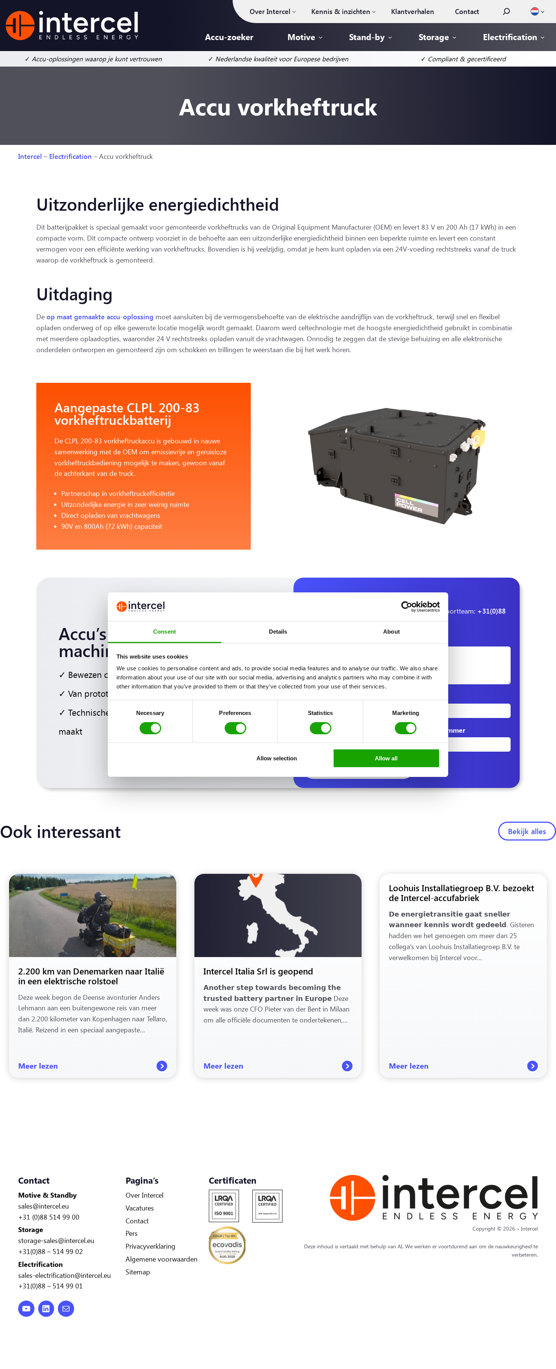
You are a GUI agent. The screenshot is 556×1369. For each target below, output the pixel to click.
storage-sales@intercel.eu (56, 1240)
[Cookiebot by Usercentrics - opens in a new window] (407, 606)
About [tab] (391, 631)
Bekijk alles (527, 831)
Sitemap (138, 1271)
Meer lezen (92, 1066)
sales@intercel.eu (43, 1206)
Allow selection (276, 758)
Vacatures (140, 1207)
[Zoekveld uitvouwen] (506, 11)
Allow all (386, 758)
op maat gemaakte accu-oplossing (100, 316)
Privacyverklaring (150, 1246)
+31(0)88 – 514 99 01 (50, 1285)
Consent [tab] (164, 631)
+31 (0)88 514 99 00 (48, 1216)
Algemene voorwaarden (161, 1258)
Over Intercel (144, 1195)
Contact (137, 1220)
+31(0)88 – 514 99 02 (50, 1251)
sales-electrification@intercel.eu (64, 1275)
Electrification (70, 156)
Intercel (30, 156)
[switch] (235, 728)
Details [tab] (278, 631)
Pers (132, 1233)
